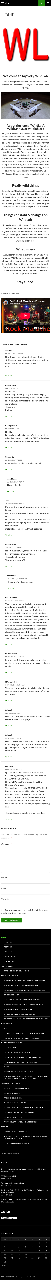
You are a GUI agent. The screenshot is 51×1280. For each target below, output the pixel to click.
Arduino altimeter (12, 1093)
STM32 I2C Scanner (11, 995)
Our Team (8, 952)
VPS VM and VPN (10, 1048)
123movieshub (11, 682)
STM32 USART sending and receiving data (21, 985)
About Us (8, 947)
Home (3, 937)
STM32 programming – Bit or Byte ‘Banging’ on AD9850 (26, 1019)
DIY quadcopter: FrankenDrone (17, 1052)
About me (8, 942)
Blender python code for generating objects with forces (23, 1169)
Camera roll (6, 1024)
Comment (6, 844)
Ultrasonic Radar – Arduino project (19, 1112)
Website (5, 899)
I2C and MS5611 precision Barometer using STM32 (24, 990)
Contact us (8, 961)
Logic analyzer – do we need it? (17, 1143)
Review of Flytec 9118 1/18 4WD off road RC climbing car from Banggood (26, 1137)
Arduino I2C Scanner (13, 1098)
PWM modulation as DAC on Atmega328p (21, 1122)
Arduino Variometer (13, 1117)
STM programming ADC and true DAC (19, 1014)
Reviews (4, 1127)
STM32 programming (10, 976)
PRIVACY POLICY (10, 956)
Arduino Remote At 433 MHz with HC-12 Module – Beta (26, 1107)
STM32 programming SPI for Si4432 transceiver (23, 1004)
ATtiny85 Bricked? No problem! (17, 1088)
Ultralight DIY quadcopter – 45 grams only (22, 1057)
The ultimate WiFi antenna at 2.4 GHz (19, 1072)
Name (4, 877)
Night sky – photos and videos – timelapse (21, 1038)
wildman (11, 351)
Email (4, 888)
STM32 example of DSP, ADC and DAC (18, 1009)
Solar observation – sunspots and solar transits (27, 1033)
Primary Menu (48, 3)
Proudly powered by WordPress (27, 1277)
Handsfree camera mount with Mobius (20, 1062)
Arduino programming (11, 1084)
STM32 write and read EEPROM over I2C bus (22, 1000)
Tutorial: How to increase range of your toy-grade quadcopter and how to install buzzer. (26, 1077)
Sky (5, 1028)
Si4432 (6, 1067)
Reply (10, 376)
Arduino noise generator (15, 1103)
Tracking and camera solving (16, 971)
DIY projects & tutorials (11, 1043)
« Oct (4, 1265)
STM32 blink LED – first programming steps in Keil (24, 980)
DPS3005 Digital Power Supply (16, 1131)
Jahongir (8, 735)
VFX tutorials (7, 966)
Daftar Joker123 (12, 654)
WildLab (5, 3)
